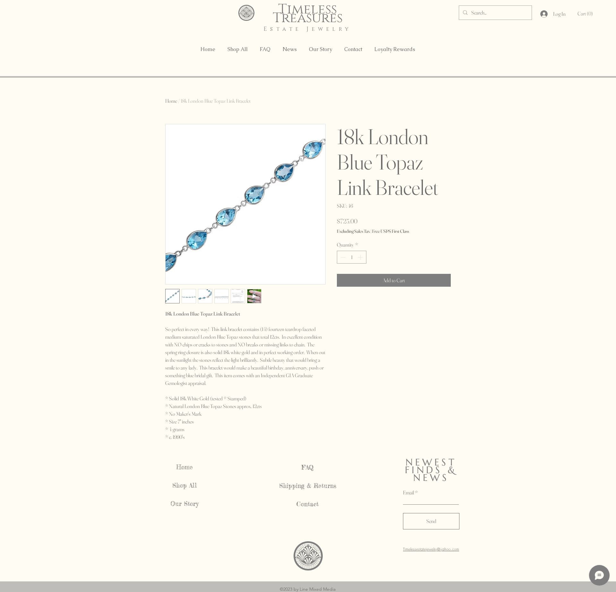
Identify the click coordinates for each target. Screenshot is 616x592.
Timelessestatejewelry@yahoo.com (431, 549)
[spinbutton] (351, 257)
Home (171, 101)
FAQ (308, 467)
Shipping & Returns (307, 486)
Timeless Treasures (308, 13)
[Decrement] (342, 257)
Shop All (184, 485)
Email (408, 492)
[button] (586, 14)
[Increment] (360, 257)
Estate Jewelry (307, 29)
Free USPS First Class (390, 231)
